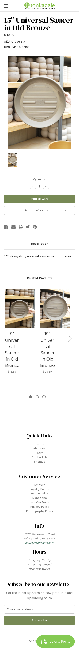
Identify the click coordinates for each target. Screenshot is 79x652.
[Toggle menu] (6, 6)
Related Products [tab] (39, 278)
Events (39, 444)
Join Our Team (39, 502)
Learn (39, 453)
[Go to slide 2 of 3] (37, 396)
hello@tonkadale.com (39, 543)
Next (69, 338)
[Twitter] (28, 227)
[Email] (13, 227)
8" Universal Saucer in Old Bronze (12, 349)
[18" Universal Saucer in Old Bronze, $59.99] (55, 308)
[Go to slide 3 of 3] (44, 396)
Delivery (39, 484)
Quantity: (39, 179)
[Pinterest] (35, 227)
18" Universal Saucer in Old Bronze (47, 349)
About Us (39, 448)
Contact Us (39, 457)
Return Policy (39, 493)
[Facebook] (6, 227)
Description (39, 244)
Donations (39, 498)
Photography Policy (39, 511)
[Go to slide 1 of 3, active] (30, 396)
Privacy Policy (39, 506)
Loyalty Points (39, 489)
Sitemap (39, 461)
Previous (5, 338)
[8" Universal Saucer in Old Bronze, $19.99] (20, 308)
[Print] (21, 227)
